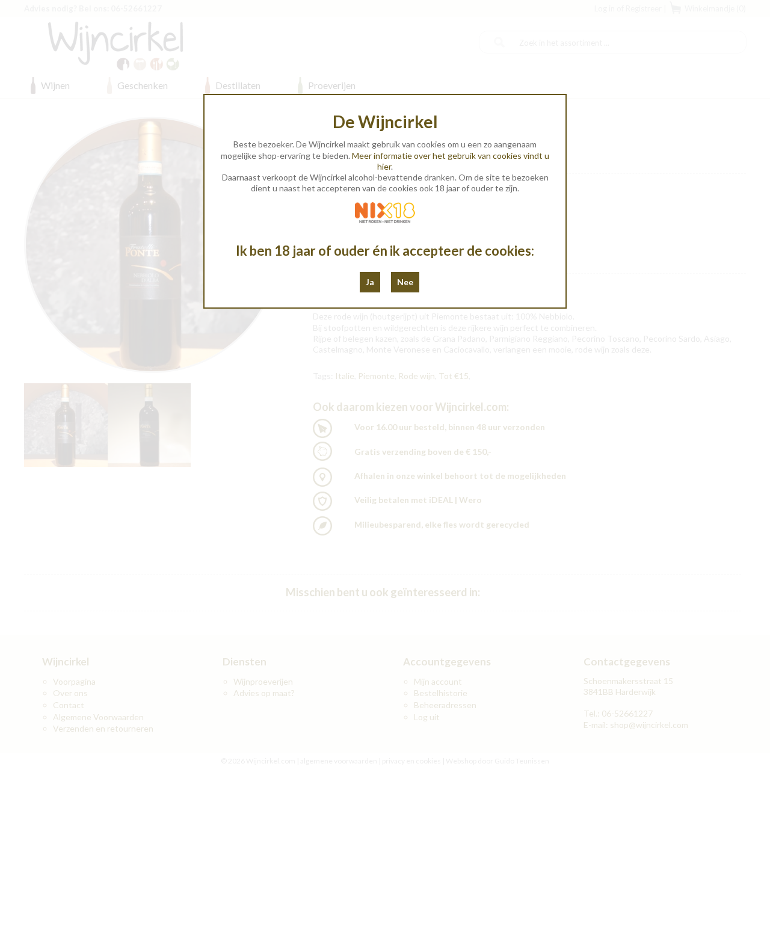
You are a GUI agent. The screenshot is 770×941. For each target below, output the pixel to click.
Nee (405, 282)
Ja (370, 282)
